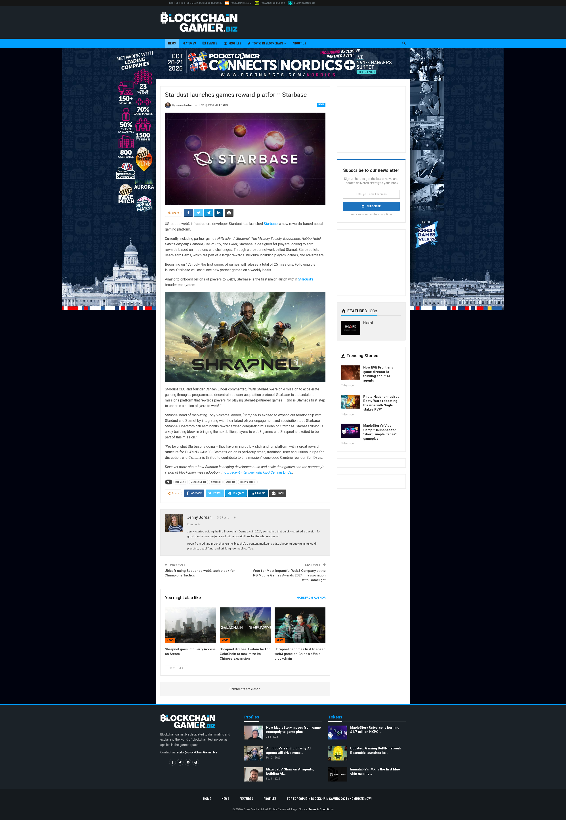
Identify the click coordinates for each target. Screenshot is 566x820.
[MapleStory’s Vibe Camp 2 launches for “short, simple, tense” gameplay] (350, 431)
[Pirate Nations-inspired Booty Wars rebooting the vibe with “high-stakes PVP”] (350, 402)
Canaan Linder (198, 482)
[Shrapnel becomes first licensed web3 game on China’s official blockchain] (300, 625)
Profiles (234, 43)
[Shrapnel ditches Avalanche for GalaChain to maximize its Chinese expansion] (245, 625)
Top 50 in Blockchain (267, 43)
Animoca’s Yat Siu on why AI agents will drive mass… (288, 750)
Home (207, 799)
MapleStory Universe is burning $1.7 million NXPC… (374, 730)
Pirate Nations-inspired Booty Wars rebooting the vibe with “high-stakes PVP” (381, 403)
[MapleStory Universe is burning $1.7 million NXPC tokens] (337, 733)
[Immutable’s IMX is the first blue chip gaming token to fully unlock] (337, 774)
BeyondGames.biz (304, 3)
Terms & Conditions (321, 809)
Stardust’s (306, 279)
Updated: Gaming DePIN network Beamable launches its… (375, 750)
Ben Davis (180, 482)
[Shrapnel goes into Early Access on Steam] (190, 625)
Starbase (271, 224)
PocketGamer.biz (241, 3)
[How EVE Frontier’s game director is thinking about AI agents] (350, 372)
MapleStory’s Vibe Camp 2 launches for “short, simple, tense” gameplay (380, 432)
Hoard (368, 323)
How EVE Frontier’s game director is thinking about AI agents (378, 373)
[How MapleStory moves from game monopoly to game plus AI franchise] (253, 733)
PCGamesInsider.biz (273, 3)
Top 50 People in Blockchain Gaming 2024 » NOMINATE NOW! (329, 799)
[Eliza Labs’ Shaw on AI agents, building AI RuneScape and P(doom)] (253, 774)
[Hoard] (350, 328)
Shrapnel (216, 482)
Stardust (230, 482)
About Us (299, 43)
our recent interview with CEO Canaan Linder (258, 472)
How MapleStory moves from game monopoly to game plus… (293, 730)
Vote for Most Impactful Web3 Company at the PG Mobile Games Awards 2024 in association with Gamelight (289, 575)
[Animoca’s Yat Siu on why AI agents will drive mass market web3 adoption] (253, 753)
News (172, 43)
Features (189, 43)
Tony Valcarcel (247, 482)
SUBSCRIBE (374, 206)
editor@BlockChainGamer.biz (197, 752)
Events (212, 43)
